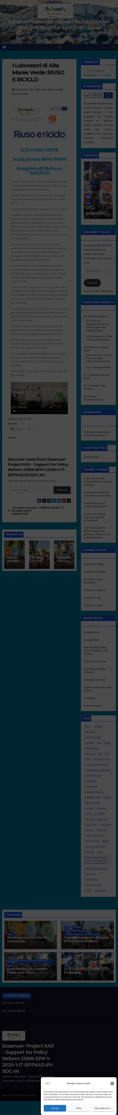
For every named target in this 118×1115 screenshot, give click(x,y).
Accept (55, 1108)
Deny (78, 1108)
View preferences (102, 1108)
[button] (112, 1083)
